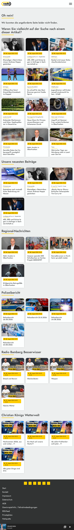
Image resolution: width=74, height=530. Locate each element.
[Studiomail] (43, 483)
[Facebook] (30, 483)
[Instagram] (34, 483)
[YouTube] (39, 483)
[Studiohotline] (48, 483)
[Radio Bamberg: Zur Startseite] (35, 4)
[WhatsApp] (25, 483)
